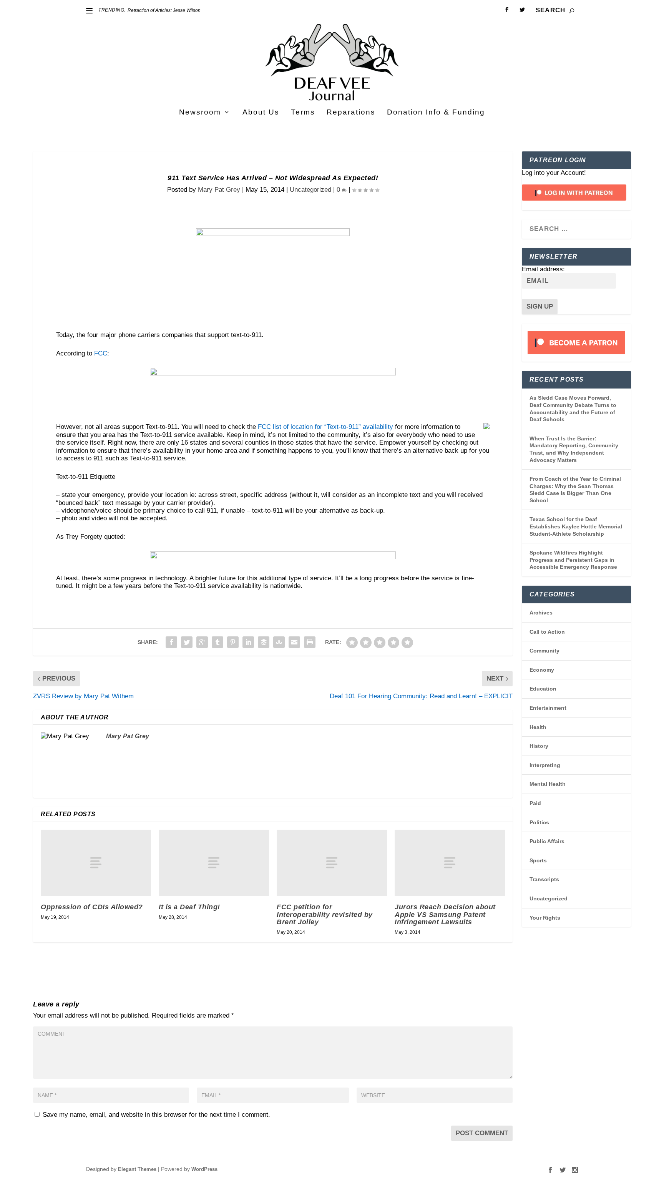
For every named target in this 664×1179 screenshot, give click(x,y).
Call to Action (547, 632)
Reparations (351, 112)
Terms (303, 112)
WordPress (204, 1169)
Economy (542, 670)
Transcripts (544, 879)
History (539, 746)
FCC (100, 353)
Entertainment (548, 708)
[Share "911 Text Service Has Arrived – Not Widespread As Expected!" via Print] (309, 642)
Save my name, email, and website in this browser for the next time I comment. (156, 1114)
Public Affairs (547, 841)
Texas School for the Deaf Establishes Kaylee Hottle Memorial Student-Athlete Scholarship (576, 526)
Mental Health (548, 784)
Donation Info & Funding (436, 112)
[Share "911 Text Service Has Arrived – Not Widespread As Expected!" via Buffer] (263, 642)
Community (544, 651)
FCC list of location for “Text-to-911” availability (325, 426)
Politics (539, 822)
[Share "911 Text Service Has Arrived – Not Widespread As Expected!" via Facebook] (171, 642)
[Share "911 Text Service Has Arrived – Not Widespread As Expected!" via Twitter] (186, 642)
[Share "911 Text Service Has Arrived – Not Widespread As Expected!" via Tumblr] (217, 642)
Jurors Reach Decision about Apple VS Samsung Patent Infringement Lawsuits (445, 914)
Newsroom (200, 112)
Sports (538, 860)
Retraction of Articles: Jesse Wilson (164, 10)
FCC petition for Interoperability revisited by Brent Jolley (325, 914)
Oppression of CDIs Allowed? (92, 907)
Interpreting (545, 765)
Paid (535, 803)
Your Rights (545, 918)
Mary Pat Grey (219, 189)
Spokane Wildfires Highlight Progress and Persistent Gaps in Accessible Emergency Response (573, 560)
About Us (260, 112)
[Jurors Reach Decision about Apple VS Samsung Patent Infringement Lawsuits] (450, 863)
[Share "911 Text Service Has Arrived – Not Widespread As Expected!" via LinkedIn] (248, 642)
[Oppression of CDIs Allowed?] (96, 863)
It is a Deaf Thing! (189, 907)
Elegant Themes (137, 1169)
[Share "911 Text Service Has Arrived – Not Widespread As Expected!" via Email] (294, 642)
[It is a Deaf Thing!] (214, 863)
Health (538, 727)
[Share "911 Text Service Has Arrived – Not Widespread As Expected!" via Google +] (202, 642)
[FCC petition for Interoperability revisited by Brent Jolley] (332, 863)
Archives (541, 612)
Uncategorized (310, 189)
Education (543, 689)
